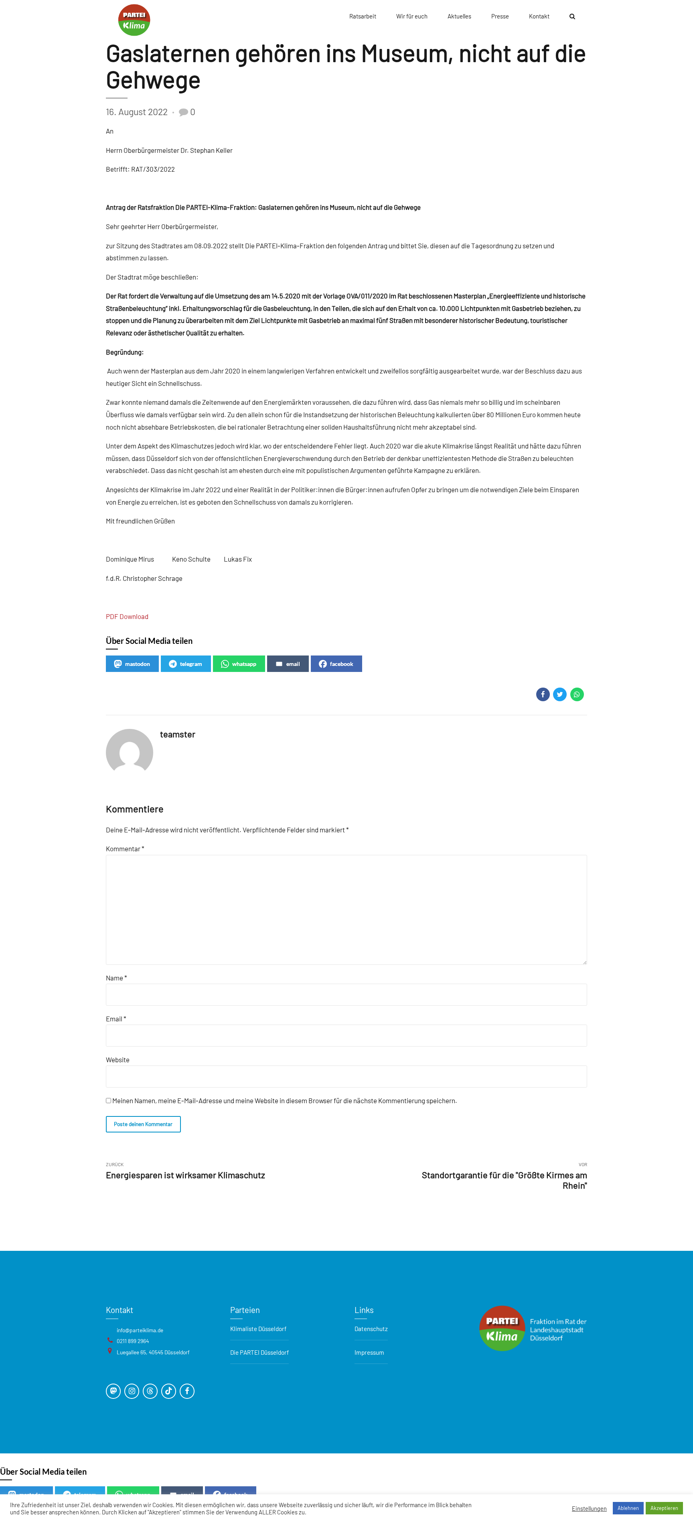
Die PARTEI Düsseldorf (259, 1352)
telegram (191, 663)
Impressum (369, 1352)
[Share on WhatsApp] (577, 694)
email (293, 663)
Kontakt (539, 16)
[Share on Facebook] (543, 694)
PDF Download (127, 616)
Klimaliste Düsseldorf (258, 1328)
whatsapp (244, 663)
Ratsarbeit (362, 16)
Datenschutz (371, 1328)
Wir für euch (412, 16)
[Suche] (572, 16)
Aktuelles (459, 16)
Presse (500, 16)
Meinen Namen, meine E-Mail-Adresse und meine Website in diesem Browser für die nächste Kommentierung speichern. (284, 1100)
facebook (341, 663)
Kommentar (125, 848)
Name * (116, 978)
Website (118, 1059)
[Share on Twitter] (560, 694)
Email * (116, 1019)
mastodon (137, 663)
